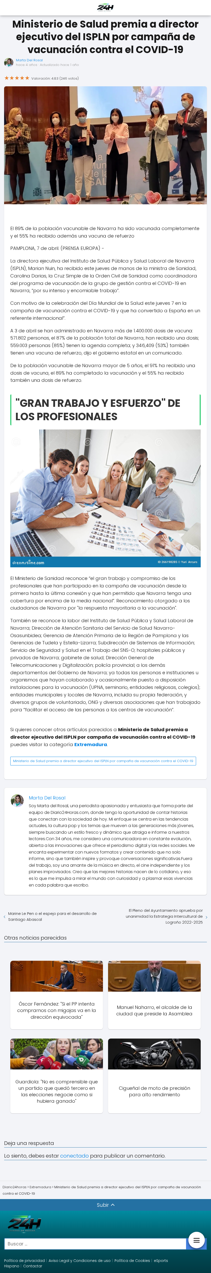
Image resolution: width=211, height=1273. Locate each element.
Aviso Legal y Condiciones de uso (80, 1260)
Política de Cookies (132, 1260)
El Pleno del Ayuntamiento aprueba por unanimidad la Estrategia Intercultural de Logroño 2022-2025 (164, 916)
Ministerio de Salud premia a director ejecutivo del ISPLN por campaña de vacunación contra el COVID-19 (103, 760)
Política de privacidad (24, 1260)
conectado (74, 1155)
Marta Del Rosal (29, 60)
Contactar (32, 1266)
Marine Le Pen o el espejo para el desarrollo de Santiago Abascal (52, 916)
